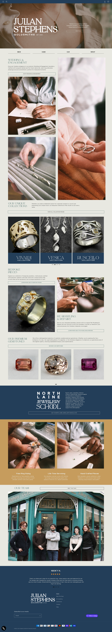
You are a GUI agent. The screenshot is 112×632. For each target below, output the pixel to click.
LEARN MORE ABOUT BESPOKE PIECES (31, 282)
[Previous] (12, 240)
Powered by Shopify (32, 628)
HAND (44, 52)
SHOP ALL (78, 31)
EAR (68, 52)
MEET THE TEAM (72, 488)
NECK (19, 52)
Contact (58, 604)
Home (57, 593)
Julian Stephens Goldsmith (22, 628)
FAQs (57, 607)
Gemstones (59, 601)
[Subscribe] (39, 616)
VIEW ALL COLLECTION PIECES (56, 211)
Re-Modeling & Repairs (66, 318)
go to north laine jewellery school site (64, 412)
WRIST (93, 52)
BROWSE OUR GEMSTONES (56, 346)
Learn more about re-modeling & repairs (80, 330)
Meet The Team (60, 596)
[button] (3, 1)
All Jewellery (59, 599)
